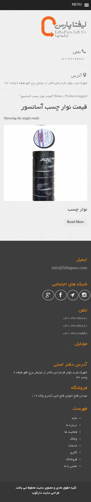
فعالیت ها (70, 432)
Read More (75, 222)
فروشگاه (71, 459)
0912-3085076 (75, 352)
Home (58, 96)
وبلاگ (73, 439)
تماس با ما (70, 466)
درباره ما (71, 425)
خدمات (72, 446)
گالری (73, 453)
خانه (74, 418)
